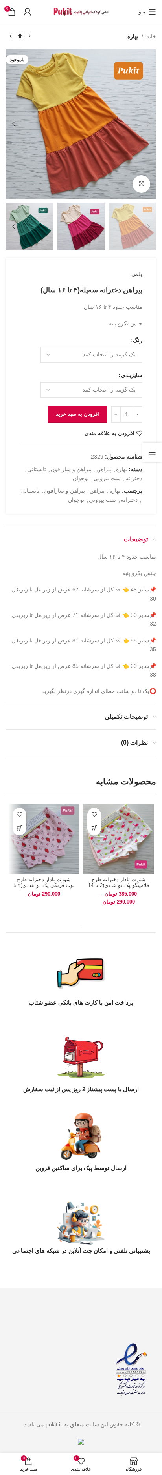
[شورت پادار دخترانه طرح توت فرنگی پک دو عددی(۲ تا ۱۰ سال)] (44, 839)
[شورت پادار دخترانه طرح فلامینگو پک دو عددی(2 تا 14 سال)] (118, 839)
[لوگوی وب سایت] (81, 11)
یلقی (136, 274)
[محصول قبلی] (29, 36)
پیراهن (103, 469)
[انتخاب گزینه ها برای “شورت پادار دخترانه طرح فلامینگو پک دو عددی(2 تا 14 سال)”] (94, 828)
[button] (148, 124)
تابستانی (36, 469)
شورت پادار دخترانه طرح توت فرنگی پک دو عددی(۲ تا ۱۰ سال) (44, 885)
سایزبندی (131, 375)
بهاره (132, 36)
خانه (151, 36)
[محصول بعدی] (10, 36)
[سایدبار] (152, 452)
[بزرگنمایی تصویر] (141, 184)
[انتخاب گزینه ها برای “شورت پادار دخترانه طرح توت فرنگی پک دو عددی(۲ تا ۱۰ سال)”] (19, 828)
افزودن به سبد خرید (77, 414)
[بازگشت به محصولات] (20, 36)
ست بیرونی (107, 478)
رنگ (137, 340)
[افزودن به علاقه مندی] (94, 815)
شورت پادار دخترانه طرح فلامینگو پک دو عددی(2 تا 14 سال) (118, 885)
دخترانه (133, 478)
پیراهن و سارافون (71, 469)
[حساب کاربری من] (27, 12)
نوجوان (81, 478)
